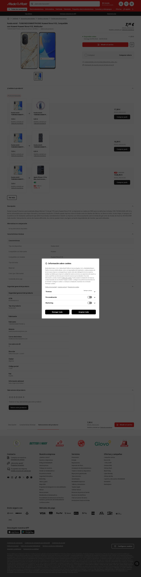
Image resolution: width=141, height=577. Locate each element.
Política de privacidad (51, 287)
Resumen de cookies (73, 287)
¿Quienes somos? (62, 287)
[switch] (89, 297)
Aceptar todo (84, 312)
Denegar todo (57, 312)
